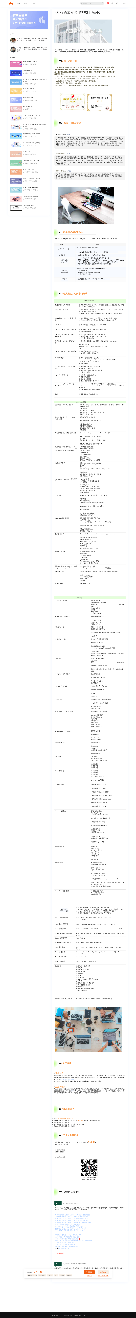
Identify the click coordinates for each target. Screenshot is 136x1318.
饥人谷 (65, 1315)
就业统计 (61, 1253)
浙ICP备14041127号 (79, 1315)
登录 (124, 3)
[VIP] (112, 3)
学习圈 (33, 3)
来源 (68, 134)
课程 (18, 3)
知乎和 (73, 1091)
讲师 (25, 3)
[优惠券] (108, 3)
